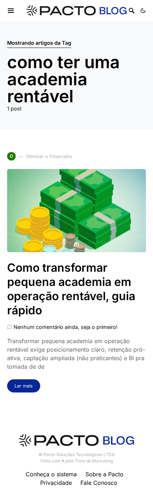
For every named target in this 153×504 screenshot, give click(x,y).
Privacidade (56, 482)
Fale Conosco (98, 482)
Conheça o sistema (51, 474)
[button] (143, 10)
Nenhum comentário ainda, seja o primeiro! (65, 327)
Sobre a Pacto (104, 474)
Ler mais (24, 386)
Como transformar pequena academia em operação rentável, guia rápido (71, 289)
